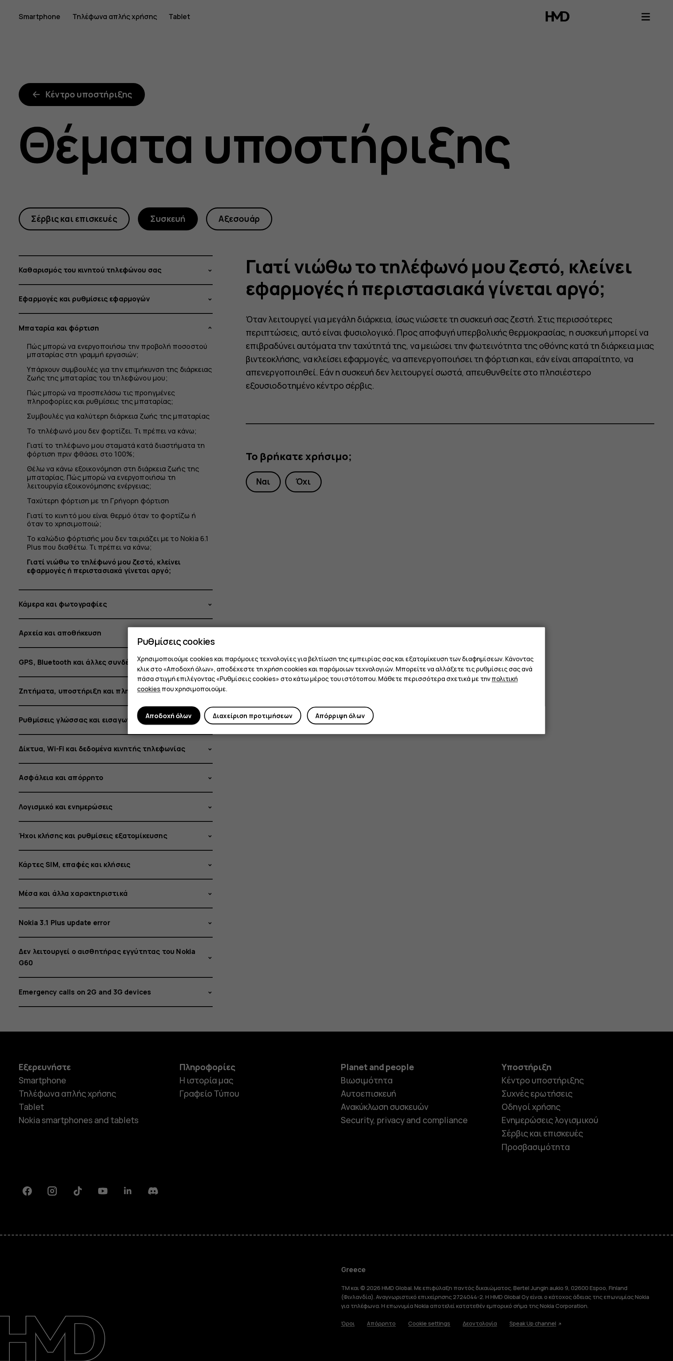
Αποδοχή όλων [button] (169, 715)
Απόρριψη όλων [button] (340, 715)
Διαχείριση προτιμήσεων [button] (253, 715)
